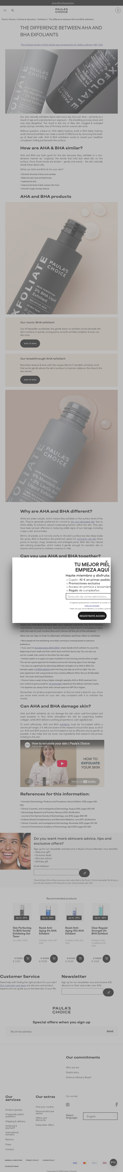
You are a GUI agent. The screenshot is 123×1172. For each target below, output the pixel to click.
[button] (106, 561)
